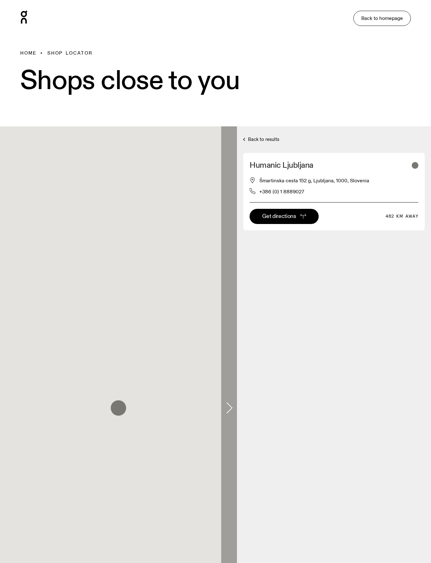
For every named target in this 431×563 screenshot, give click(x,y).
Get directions (279, 216)
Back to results (263, 139)
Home (28, 53)
